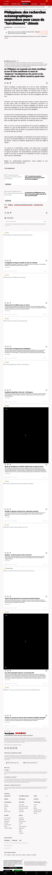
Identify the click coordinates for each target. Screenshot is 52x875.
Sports (21, 815)
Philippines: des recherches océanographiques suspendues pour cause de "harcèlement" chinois (36, 9)
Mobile (35, 808)
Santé (5, 826)
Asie (20, 9)
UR (25, 733)
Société (6, 815)
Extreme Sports (22, 821)
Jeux (35, 806)
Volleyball (21, 833)
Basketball (21, 819)
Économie (21, 802)
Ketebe (13, 855)
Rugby (20, 829)
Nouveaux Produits (38, 809)
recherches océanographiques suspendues (24, 204)
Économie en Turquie (23, 806)
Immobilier (21, 811)
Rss (20, 840)
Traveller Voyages (8, 828)
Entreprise (21, 809)
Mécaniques (21, 828)
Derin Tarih (18, 855)
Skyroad (24, 855)
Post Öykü (33, 855)
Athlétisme (21, 818)
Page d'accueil (7, 9)
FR (21, 733)
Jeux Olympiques (22, 826)
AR (19, 733)
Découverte (6, 821)
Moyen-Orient (7, 811)
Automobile (21, 804)
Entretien (6, 823)
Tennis (20, 831)
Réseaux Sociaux (37, 811)
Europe (5, 809)
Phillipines (11, 204)
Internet (35, 804)
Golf (20, 824)
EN (17, 733)
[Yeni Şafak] (9, 733)
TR (16, 733)
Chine (6, 206)
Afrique (6, 804)
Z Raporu (9, 855)
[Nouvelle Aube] (26, 1)
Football (21, 823)
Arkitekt (28, 855)
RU (23, 733)
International (14, 9)
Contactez (14, 840)
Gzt (5, 855)
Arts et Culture (7, 818)
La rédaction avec (8, 27)
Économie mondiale (23, 808)
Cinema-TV (6, 819)
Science (35, 813)
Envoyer (45, 221)
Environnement (7, 824)
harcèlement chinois (38, 204)
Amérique (6, 806)
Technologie (37, 802)
